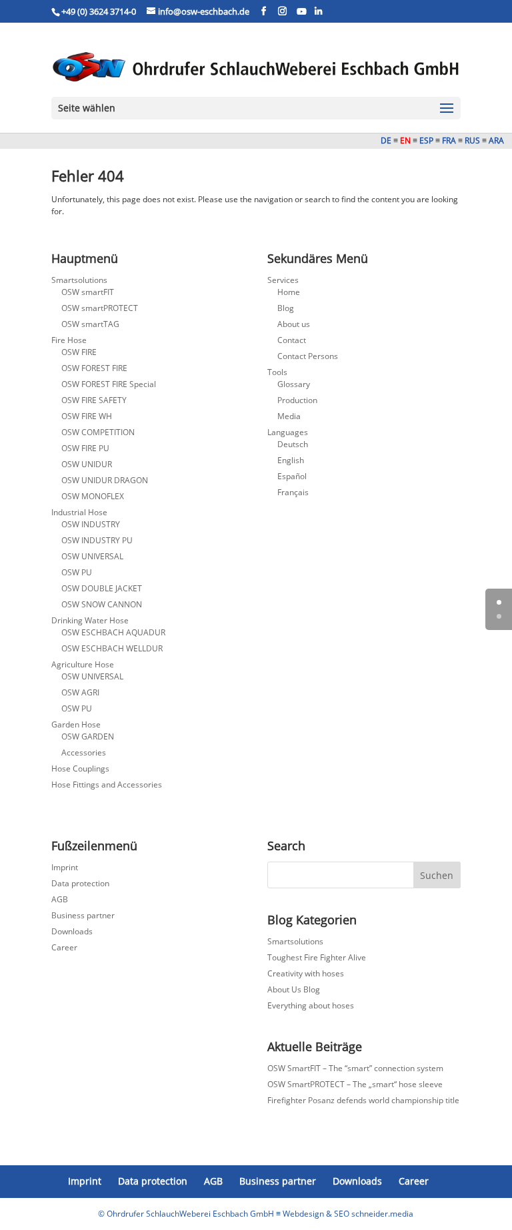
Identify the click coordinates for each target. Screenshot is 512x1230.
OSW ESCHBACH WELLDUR (112, 648)
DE (386, 140)
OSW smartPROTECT (99, 308)
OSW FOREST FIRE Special (108, 384)
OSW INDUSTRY (90, 524)
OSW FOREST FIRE (94, 368)
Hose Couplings (80, 768)
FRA (449, 140)
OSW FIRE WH (86, 416)
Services (283, 280)
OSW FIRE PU (85, 448)
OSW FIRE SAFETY (94, 400)
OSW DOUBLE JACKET (101, 588)
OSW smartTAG (90, 324)
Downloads (72, 931)
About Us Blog (293, 989)
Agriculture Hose (82, 664)
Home (288, 292)
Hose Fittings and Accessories (106, 784)
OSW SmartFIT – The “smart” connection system (355, 1068)
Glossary (293, 384)
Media (289, 416)
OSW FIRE (79, 352)
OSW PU (76, 572)
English (290, 460)
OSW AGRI (80, 692)
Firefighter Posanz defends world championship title (363, 1100)
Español (292, 476)
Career (64, 947)
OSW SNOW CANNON (101, 604)
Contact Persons (307, 356)
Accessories (83, 752)
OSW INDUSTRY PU (97, 540)
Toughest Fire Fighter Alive (316, 957)
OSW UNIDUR (86, 464)
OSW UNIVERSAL (92, 556)
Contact (291, 340)
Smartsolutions (79, 280)
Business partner (83, 915)
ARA (498, 140)
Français (293, 492)
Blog (285, 308)
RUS (472, 140)
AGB (59, 899)
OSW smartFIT (87, 292)
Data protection (80, 883)
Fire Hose (69, 340)
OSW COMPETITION (98, 432)
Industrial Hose (79, 512)
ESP (426, 140)
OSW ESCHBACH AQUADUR (113, 632)
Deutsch (292, 444)
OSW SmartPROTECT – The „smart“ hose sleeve (355, 1084)
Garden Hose (76, 724)
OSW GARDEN (87, 736)
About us (293, 324)
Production (297, 400)
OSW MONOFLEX (92, 496)
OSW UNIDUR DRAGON (104, 480)
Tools (277, 372)
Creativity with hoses (305, 973)
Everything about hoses (310, 1005)
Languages (287, 432)
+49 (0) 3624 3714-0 (98, 11)
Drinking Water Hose (90, 620)
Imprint (64, 867)
